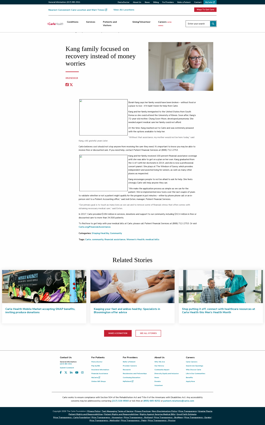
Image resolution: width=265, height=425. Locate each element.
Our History (159, 366)
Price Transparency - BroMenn (168, 417)
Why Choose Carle (193, 370)
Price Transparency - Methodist (105, 420)
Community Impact (161, 370)
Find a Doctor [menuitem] (123, 2)
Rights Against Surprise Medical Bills (157, 414)
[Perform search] (213, 24)
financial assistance (114, 239)
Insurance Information (100, 370)
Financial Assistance (99, 373)
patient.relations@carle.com (178, 400)
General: (64, 2)
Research (127, 370)
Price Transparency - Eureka (197, 417)
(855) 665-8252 (151, 400)
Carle (88, 239)
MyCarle (94, 377)
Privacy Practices (143, 411)
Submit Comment (67, 368)
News (156, 377)
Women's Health (135, 239)
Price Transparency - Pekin (134, 420)
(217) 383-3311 (68, 363)
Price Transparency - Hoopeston (107, 417)
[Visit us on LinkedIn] (71, 372)
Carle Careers (191, 362)
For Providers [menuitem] (168, 2)
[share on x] (71, 84)
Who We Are (159, 362)
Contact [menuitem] (198, 2)
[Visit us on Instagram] (82, 372)
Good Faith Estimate (186, 414)
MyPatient (127, 381)
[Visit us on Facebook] (61, 372)
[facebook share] (67, 84)
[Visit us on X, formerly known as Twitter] (65, 372)
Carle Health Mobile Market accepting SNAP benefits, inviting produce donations (40, 310)
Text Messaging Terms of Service (117, 411)
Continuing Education (131, 377)
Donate (157, 381)
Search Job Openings (194, 366)
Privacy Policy (93, 411)
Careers (165, 23)
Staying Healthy (100, 233)
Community (116, 233)
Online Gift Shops (98, 381)
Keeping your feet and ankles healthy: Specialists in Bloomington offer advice (127, 310)
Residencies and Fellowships (135, 373)
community (98, 239)
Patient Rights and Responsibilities (121, 414)
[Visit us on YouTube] (76, 372)
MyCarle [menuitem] (208, 2)
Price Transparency (187, 411)
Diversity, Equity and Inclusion (166, 373)
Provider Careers (130, 366)
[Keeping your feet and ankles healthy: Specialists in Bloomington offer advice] (132, 286)
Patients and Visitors (110, 23)
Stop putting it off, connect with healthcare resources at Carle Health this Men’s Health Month (218, 310)
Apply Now (190, 381)
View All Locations (123, 9)
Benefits (189, 377)
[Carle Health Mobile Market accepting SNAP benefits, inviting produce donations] (44, 286)
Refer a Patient (129, 362)
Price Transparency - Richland (138, 417)
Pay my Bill (95, 366)
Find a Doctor (96, 362)
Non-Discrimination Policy (164, 411)
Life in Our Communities (195, 373)
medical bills (152, 239)
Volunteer (158, 385)
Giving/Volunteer (141, 21)
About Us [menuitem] (137, 2)
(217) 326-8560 (120, 400)
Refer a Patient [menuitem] (184, 2)
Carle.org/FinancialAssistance (95, 226)
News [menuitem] (147, 2)
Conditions (72, 21)
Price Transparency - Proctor (162, 420)
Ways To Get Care (205, 9)
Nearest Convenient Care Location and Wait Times (76, 9)
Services (90, 21)
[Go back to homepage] (55, 24)
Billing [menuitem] (156, 2)
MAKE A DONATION (117, 333)
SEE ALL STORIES (148, 333)
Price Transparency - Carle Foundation (71, 417)
